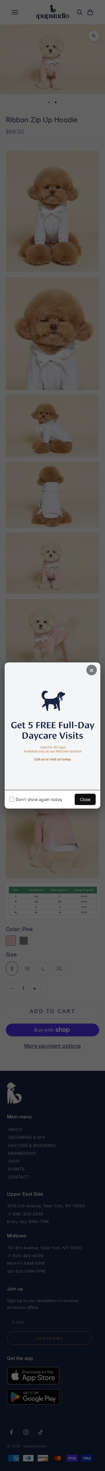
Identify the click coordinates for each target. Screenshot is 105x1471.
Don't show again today (39, 799)
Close (85, 799)
